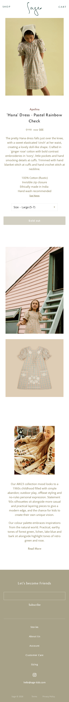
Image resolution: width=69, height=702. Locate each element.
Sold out (34, 220)
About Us (34, 636)
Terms (34, 696)
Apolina (34, 109)
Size (16, 207)
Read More (34, 548)
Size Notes (34, 195)
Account (34, 646)
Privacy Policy (49, 696)
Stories (34, 627)
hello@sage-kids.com (35, 682)
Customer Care (34, 655)
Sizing (34, 664)
